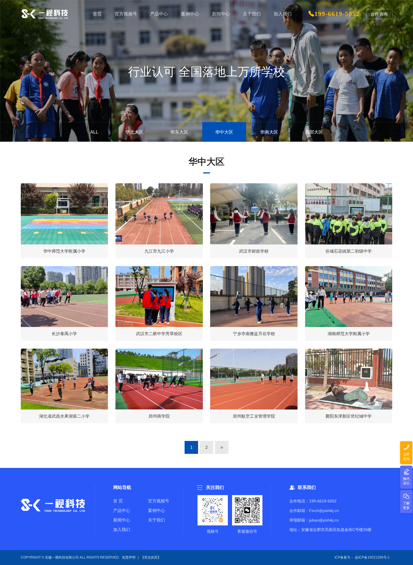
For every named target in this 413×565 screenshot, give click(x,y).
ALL (94, 132)
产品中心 (121, 510)
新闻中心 (121, 520)
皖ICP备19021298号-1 (372, 557)
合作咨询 (379, 14)
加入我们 (121, 529)
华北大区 (134, 132)
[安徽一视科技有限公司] (45, 14)
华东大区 (179, 132)
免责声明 (128, 557)
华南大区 (269, 132)
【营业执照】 (151, 557)
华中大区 (224, 132)
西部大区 (314, 132)
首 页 (118, 500)
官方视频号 (158, 500)
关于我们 (156, 520)
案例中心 (156, 510)
